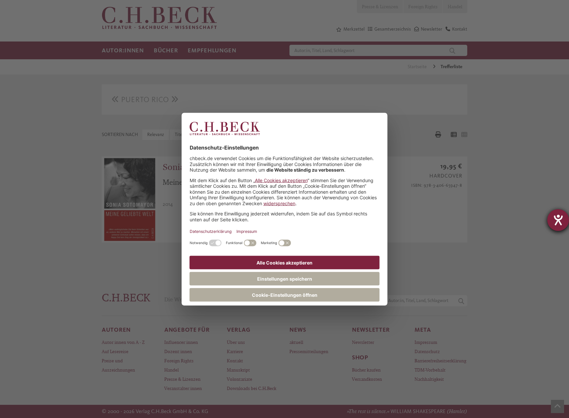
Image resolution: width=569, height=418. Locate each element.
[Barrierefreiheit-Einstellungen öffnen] (558, 220)
